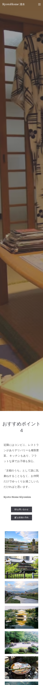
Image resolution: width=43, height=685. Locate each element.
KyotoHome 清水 (13, 4)
